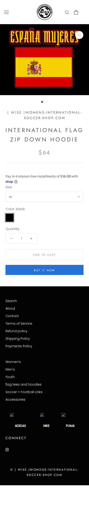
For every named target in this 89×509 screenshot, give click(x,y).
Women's (13, 362)
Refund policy (16, 331)
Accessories (15, 399)
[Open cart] (76, 12)
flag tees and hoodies (23, 384)
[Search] (67, 12)
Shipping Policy (17, 338)
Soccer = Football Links (23, 392)
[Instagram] (7, 449)
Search (11, 301)
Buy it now (44, 270)
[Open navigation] (6, 12)
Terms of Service (18, 323)
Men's (10, 369)
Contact (12, 316)
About (10, 308)
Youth (10, 377)
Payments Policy (18, 346)
